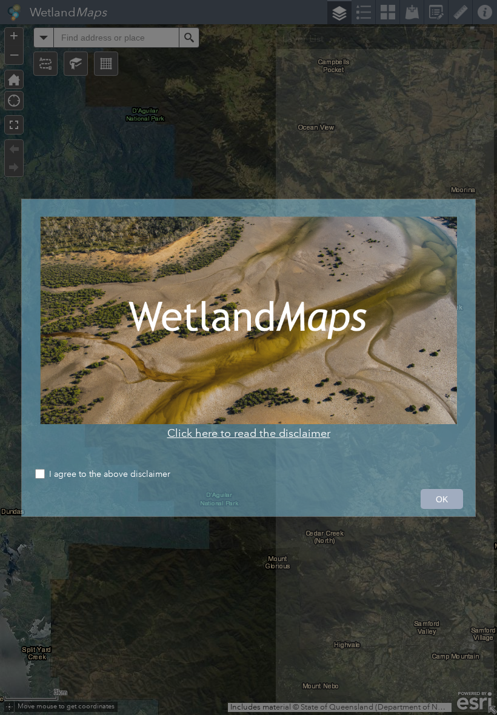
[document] (248, 328)
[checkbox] (248, 475)
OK (442, 499)
